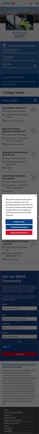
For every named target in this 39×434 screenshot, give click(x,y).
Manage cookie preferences (19, 233)
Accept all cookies (19, 222)
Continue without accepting (19, 227)
